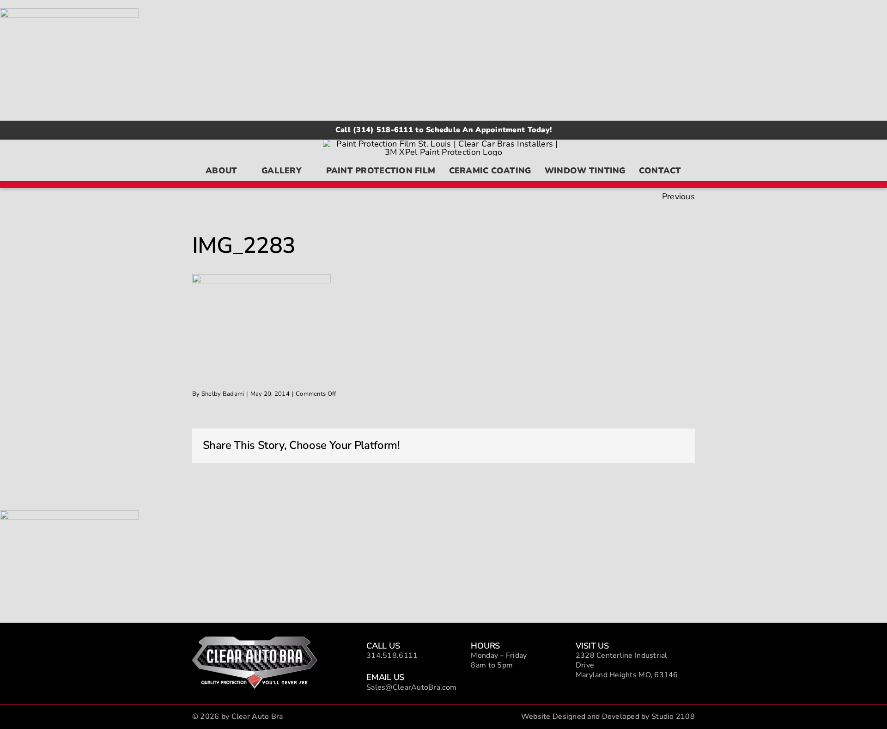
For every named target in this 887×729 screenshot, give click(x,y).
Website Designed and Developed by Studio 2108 (608, 716)
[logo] (254, 640)
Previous (678, 196)
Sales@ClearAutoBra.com (411, 687)
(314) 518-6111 (383, 130)
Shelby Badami (222, 394)
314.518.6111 (392, 655)
